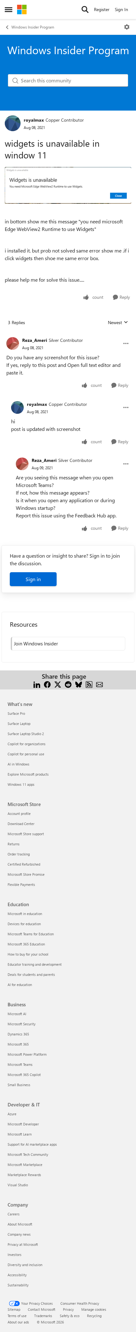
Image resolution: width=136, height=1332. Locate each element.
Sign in (33, 579)
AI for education (20, 984)
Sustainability (18, 1285)
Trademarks (43, 1315)
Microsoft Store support (26, 833)
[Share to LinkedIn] (37, 684)
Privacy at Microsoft (23, 1244)
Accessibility (17, 1274)
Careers (14, 1214)
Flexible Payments (21, 884)
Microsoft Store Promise (26, 874)
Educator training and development (35, 964)
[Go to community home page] (22, 9)
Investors (15, 1254)
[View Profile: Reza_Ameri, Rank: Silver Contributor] (12, 343)
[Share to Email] (99, 684)
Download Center (21, 823)
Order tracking (19, 854)
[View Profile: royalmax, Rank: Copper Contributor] (13, 123)
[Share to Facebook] (47, 684)
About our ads (18, 1322)
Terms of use (17, 1315)
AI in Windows (18, 764)
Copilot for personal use (26, 754)
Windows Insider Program (32, 26)
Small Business (19, 1084)
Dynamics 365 (18, 1034)
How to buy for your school (28, 954)
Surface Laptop (19, 723)
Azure (12, 1113)
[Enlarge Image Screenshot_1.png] (68, 185)
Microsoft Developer (23, 1124)
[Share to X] (57, 684)
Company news (19, 1234)
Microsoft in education (25, 913)
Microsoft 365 (18, 1044)
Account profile (19, 813)
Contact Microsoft (41, 1309)
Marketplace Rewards (24, 1174)
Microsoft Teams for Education (31, 934)
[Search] (85, 9)
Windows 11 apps (21, 784)
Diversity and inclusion (25, 1264)
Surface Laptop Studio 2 (26, 733)
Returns (14, 844)
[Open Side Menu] (8, 9)
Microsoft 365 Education (26, 944)
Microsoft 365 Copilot (24, 1074)
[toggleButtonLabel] (126, 26)
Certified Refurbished (24, 864)
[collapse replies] (68, 335)
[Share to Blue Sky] (78, 684)
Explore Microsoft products (28, 774)
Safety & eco (69, 1315)
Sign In (121, 9)
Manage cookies (93, 1309)
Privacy (68, 1309)
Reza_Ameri (34, 340)
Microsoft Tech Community (28, 1154)
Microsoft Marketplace (25, 1164)
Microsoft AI (17, 1013)
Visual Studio (18, 1184)
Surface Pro (16, 713)
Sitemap (14, 1309)
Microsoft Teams (20, 1064)
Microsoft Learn (20, 1134)
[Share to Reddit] (68, 684)
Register (101, 9)
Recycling (94, 1315)
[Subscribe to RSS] (89, 684)
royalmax (34, 120)
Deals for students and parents (31, 974)
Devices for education (24, 923)
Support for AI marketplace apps (32, 1144)
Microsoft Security (21, 1023)
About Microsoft (20, 1224)
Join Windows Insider (36, 643)
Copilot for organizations (27, 743)
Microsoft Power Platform (27, 1054)
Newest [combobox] (118, 322)
